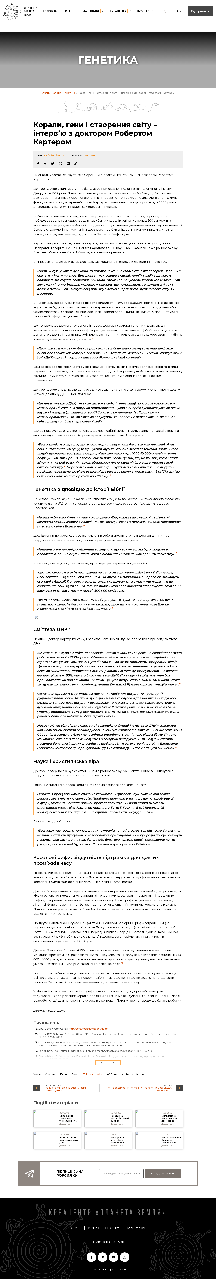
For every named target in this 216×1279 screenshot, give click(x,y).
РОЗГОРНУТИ (108, 1063)
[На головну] (21, 11)
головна (50, 11)
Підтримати (200, 11)
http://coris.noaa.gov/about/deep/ (88, 1028)
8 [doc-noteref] (112, 608)
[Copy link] (75, 163)
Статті (70, 11)
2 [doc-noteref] (92, 338)
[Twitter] (52, 163)
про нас (112, 1228)
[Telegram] (44, 163)
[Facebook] (38, 163)
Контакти (136, 1228)
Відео (93, 1228)
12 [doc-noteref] (122, 963)
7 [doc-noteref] (176, 553)
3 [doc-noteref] (69, 393)
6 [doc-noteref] (84, 525)
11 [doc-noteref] (102, 931)
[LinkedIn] (68, 163)
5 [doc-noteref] (110, 475)
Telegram (89, 1074)
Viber (100, 1074)
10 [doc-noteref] (176, 747)
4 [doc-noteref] (64, 466)
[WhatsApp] (60, 163)
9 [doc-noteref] (179, 683)
